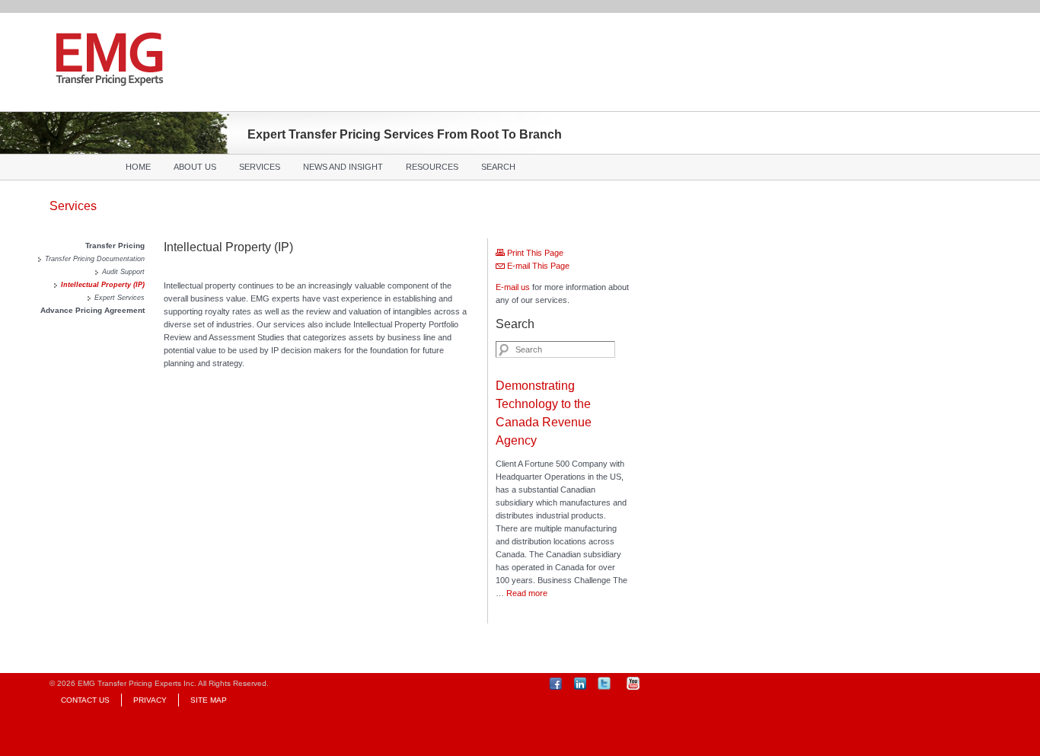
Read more (526, 593)
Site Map (208, 700)
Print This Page (534, 252)
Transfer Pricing (115, 245)
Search (498, 166)
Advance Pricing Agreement (92, 310)
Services (259, 166)
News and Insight (343, 166)
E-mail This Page (537, 265)
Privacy (150, 700)
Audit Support (123, 272)
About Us (195, 166)
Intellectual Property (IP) (103, 285)
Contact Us (85, 700)
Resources (432, 166)
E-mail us (513, 287)
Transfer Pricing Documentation (95, 259)
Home (138, 166)
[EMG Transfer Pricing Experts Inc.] (110, 78)
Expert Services (119, 297)
